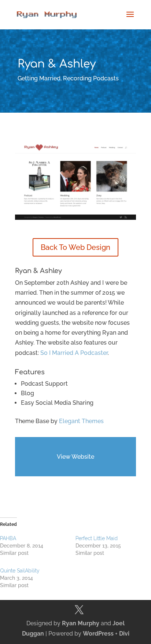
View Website (75, 456)
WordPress (98, 633)
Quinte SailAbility (20, 571)
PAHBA (8, 538)
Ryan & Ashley (38, 270)
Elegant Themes (81, 421)
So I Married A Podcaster (74, 352)
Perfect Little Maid (97, 538)
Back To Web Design (75, 247)
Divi (124, 633)
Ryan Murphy (80, 623)
